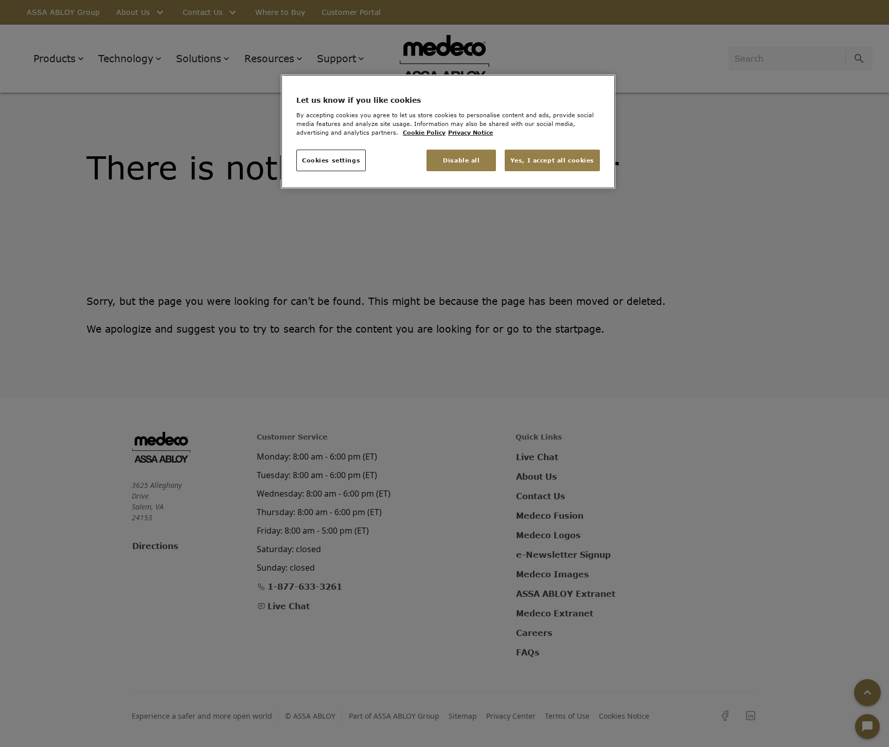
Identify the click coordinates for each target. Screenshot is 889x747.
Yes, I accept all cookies (552, 160)
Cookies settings (331, 160)
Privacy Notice (470, 132)
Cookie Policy (424, 132)
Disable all (461, 160)
